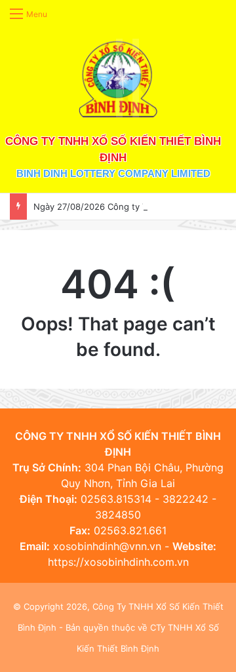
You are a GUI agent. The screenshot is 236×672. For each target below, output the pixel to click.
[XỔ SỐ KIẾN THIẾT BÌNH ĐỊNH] (118, 78)
